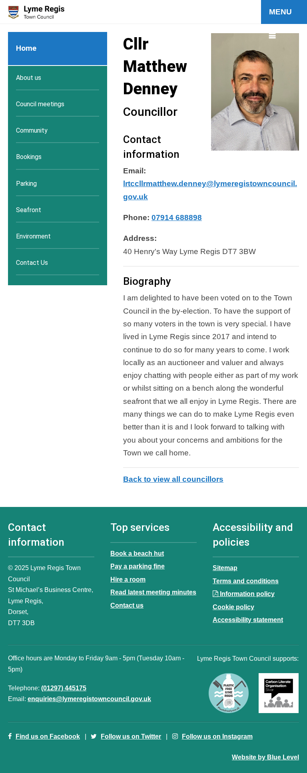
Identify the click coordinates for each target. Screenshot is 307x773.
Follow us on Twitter (131, 736)
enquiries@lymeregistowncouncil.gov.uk (89, 698)
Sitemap (225, 567)
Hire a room (128, 579)
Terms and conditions (246, 580)
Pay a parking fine (137, 566)
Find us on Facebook (48, 736)
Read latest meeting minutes (153, 592)
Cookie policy (233, 606)
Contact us (127, 605)
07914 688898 (177, 217)
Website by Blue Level (265, 757)
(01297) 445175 (63, 688)
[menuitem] (57, 49)
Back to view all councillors (173, 479)
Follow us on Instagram (217, 736)
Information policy (247, 593)
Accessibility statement (248, 619)
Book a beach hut (137, 553)
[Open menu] (284, 12)
